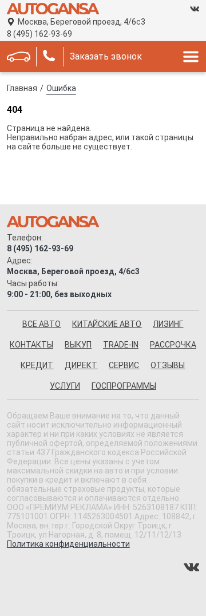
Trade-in (120, 344)
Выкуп (78, 344)
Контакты (31, 344)
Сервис (124, 365)
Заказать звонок (106, 56)
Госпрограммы (124, 385)
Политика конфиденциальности (68, 543)
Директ (81, 365)
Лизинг (168, 324)
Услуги (65, 385)
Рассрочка (173, 344)
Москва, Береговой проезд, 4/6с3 (81, 21)
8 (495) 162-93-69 (39, 33)
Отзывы (167, 365)
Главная (22, 88)
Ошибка (61, 88)
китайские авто (106, 324)
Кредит (37, 365)
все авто (41, 324)
